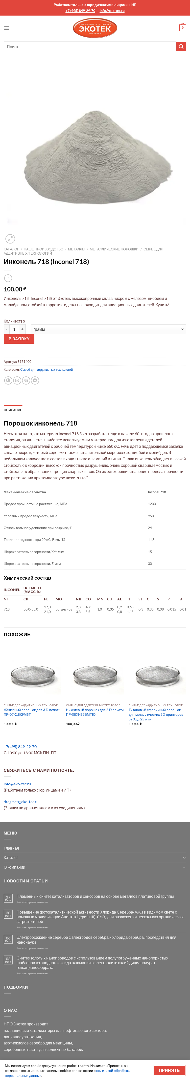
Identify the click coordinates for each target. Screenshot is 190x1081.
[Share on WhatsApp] (8, 380)
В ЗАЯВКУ (19, 339)
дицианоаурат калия (22, 1036)
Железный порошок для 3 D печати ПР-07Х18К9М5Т (32, 712)
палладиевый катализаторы (29, 1030)
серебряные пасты (21, 1049)
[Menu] (7, 28)
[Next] (186, 689)
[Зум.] (10, 239)
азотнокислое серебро (24, 1042)
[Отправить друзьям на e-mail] (17, 380)
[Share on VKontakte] (26, 380)
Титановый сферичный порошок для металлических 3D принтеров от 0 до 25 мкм (156, 714)
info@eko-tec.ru (112, 10)
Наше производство (43, 249)
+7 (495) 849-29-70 (80, 10)
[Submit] (181, 46)
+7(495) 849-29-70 (20, 746)
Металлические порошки (114, 249)
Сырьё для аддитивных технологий (46, 369)
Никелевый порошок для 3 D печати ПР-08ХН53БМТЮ (95, 712)
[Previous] (4, 689)
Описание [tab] (13, 410)
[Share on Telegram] (35, 380)
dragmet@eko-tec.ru (21, 801)
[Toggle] (184, 857)
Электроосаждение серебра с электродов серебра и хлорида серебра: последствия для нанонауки (96, 939)
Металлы (76, 249)
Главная (11, 848)
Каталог (11, 249)
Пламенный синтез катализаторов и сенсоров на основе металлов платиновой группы (95, 896)
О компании (14, 867)
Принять (169, 1070)
